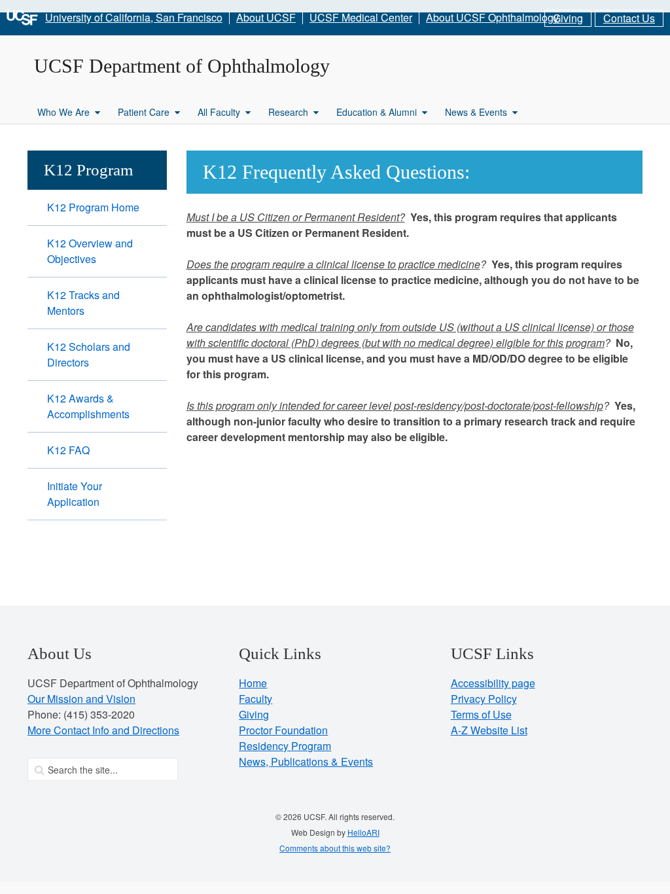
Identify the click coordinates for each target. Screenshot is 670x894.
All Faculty (219, 111)
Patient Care (143, 111)
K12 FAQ (68, 449)
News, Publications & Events (306, 761)
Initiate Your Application (74, 493)
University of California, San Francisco (133, 17)
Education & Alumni (376, 111)
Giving (568, 18)
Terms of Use (481, 714)
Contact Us (629, 18)
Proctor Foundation (283, 730)
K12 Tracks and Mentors (83, 302)
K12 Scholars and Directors (88, 354)
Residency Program (285, 745)
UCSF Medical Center (360, 17)
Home (253, 682)
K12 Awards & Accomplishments (88, 406)
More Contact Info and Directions (103, 730)
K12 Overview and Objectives (90, 251)
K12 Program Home (93, 207)
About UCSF (266, 17)
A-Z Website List (489, 730)
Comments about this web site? (335, 847)
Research (288, 111)
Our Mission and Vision (81, 698)
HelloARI (363, 832)
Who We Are (63, 111)
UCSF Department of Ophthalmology (182, 66)
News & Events (476, 111)
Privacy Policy (484, 698)
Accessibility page (493, 682)
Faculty (255, 698)
